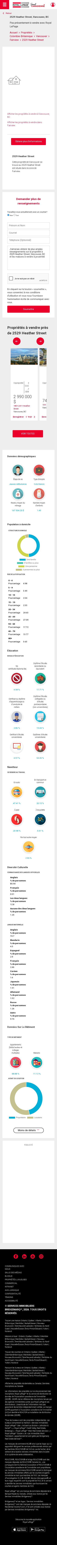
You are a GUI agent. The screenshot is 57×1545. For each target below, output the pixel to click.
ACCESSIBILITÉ (11, 1301)
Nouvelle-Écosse (17, 1329)
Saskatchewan (30, 1323)
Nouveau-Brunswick (13, 1357)
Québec (31, 1321)
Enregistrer (18, 417)
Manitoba (19, 1323)
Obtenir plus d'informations (28, 141)
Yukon (45, 1329)
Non (11, 215)
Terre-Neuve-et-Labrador (24, 1326)
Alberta (38, 1321)
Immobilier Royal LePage (29, 5)
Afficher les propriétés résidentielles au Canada (23, 1383)
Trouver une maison (13, 1321)
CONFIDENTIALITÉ (13, 1294)
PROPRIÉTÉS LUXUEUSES (16, 1279)
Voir (30, 417)
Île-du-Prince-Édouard (33, 1329)
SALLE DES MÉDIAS (13, 1272)
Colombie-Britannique (13, 1355)
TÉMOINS (9, 1297)
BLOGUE (8, 1276)
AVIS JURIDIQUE (12, 1290)
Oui (17, 215)
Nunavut (8, 1331)
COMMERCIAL (11, 1283)
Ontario (24, 1321)
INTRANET (9, 1287)
